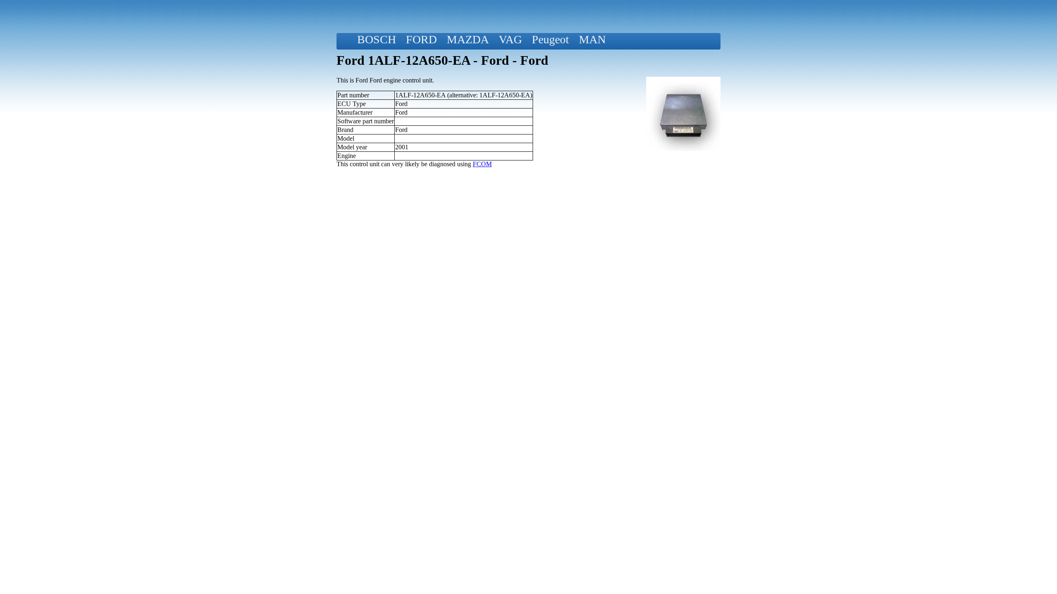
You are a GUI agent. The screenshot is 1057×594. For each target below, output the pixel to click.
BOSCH (376, 39)
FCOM (482, 163)
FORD (421, 39)
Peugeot (550, 39)
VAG (510, 39)
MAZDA (468, 39)
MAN (592, 39)
